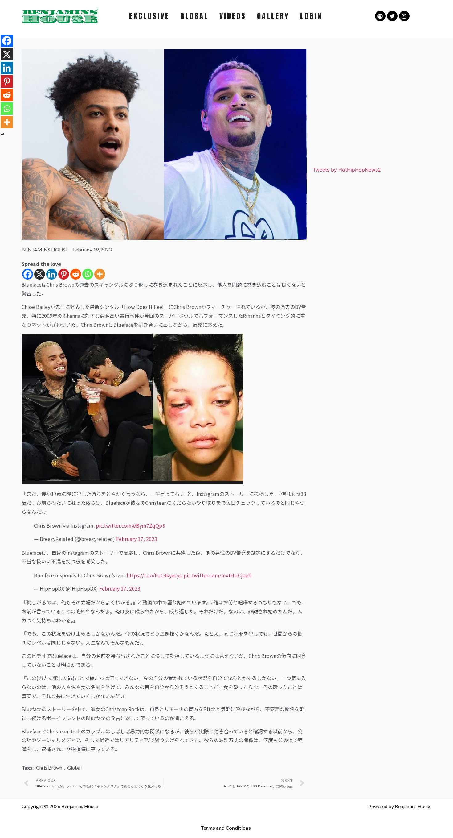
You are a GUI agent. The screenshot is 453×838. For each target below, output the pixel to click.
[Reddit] (75, 274)
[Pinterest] (63, 274)
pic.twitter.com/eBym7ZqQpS (130, 525)
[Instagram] (404, 16)
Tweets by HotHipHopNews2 (347, 170)
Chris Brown (49, 767)
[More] (99, 274)
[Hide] (2, 134)
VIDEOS (232, 16)
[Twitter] (392, 16)
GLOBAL (194, 16)
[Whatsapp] (87, 274)
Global (74, 767)
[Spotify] (380, 16)
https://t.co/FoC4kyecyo (154, 575)
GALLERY (273, 16)
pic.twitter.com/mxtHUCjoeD (218, 575)
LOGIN (311, 16)
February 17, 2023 (136, 538)
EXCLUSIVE (149, 16)
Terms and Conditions (226, 828)
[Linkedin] (51, 274)
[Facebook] (27, 274)
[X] (39, 274)
